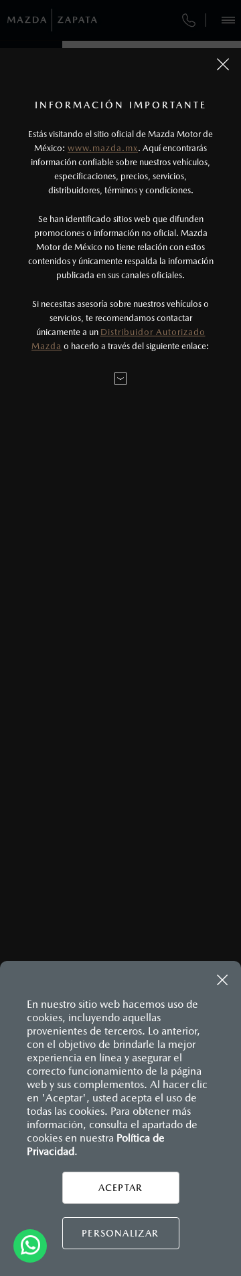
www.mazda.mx (103, 148)
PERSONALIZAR (120, 1233)
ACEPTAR (120, 1187)
